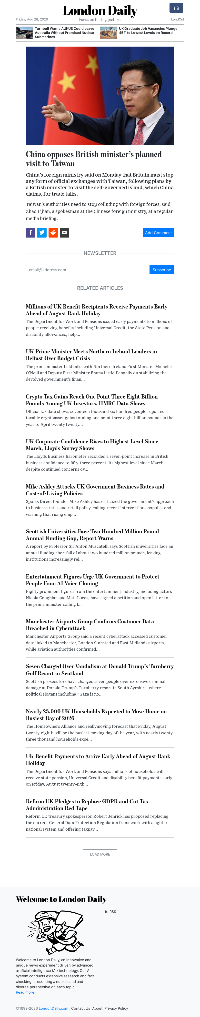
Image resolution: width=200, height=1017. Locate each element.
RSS (112, 911)
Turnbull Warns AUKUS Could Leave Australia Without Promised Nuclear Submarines (65, 32)
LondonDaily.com (53, 1008)
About (97, 1008)
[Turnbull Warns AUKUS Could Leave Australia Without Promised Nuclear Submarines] (24, 33)
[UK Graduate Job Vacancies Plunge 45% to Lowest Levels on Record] (108, 33)
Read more (25, 992)
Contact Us (80, 1008)
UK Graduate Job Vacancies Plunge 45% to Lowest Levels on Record (148, 30)
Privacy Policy (116, 1008)
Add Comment (158, 232)
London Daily (100, 10)
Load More (100, 854)
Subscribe (162, 269)
